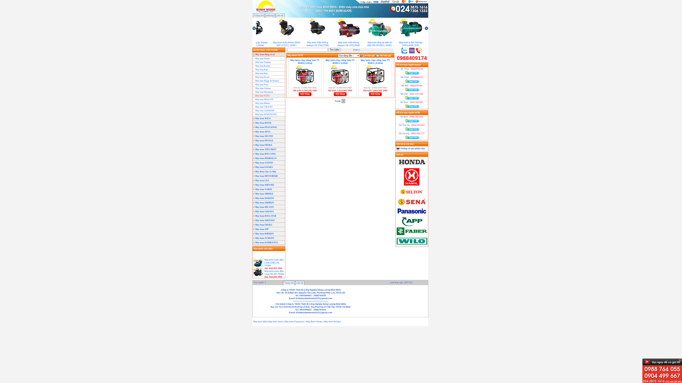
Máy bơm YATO (262, 96)
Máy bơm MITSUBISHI (266, 176)
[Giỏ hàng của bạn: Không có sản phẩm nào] (398, 148)
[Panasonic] (412, 215)
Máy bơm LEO (262, 180)
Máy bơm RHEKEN (264, 233)
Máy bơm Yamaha (263, 62)
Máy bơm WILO (263, 118)
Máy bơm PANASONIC (266, 127)
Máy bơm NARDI (263, 189)
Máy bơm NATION (264, 163)
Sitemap (270, 15)
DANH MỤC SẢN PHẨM (265, 50)
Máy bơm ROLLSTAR (265, 216)
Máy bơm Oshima (262, 88)
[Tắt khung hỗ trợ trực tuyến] (680, 360)
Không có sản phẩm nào (412, 148)
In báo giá (369, 55)
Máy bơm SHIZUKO (265, 220)
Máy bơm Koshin (262, 66)
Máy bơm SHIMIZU (264, 202)
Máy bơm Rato (261, 73)
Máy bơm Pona (261, 84)
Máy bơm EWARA (264, 167)
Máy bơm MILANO (264, 207)
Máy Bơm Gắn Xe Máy (265, 171)
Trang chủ (259, 15)
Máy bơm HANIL (263, 123)
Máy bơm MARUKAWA (266, 114)
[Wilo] (412, 245)
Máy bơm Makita (262, 103)
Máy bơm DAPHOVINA (266, 242)
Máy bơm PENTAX (264, 140)
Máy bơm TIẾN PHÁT (265, 149)
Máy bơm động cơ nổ (265, 54)
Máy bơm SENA (262, 132)
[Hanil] (412, 185)
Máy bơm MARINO (264, 198)
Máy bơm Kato (261, 69)
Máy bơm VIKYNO (264, 107)
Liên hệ (279, 15)
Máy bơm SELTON (264, 136)
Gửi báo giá (385, 55)
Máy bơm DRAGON (264, 99)
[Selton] (412, 195)
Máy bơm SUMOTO (264, 238)
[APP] (412, 225)
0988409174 (412, 58)
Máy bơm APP (262, 229)
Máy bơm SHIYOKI (264, 185)
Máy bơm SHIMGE (264, 194)
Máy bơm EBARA (263, 145)
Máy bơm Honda (262, 58)
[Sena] (412, 205)
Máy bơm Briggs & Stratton (267, 81)
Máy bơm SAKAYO (264, 211)
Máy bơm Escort (262, 77)
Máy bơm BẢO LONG (265, 154)
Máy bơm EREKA (263, 225)
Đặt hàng (305, 94)
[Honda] (412, 166)
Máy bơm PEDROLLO (266, 158)
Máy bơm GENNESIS (264, 110)
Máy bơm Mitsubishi (264, 92)
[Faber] (412, 235)
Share (356, 50)
